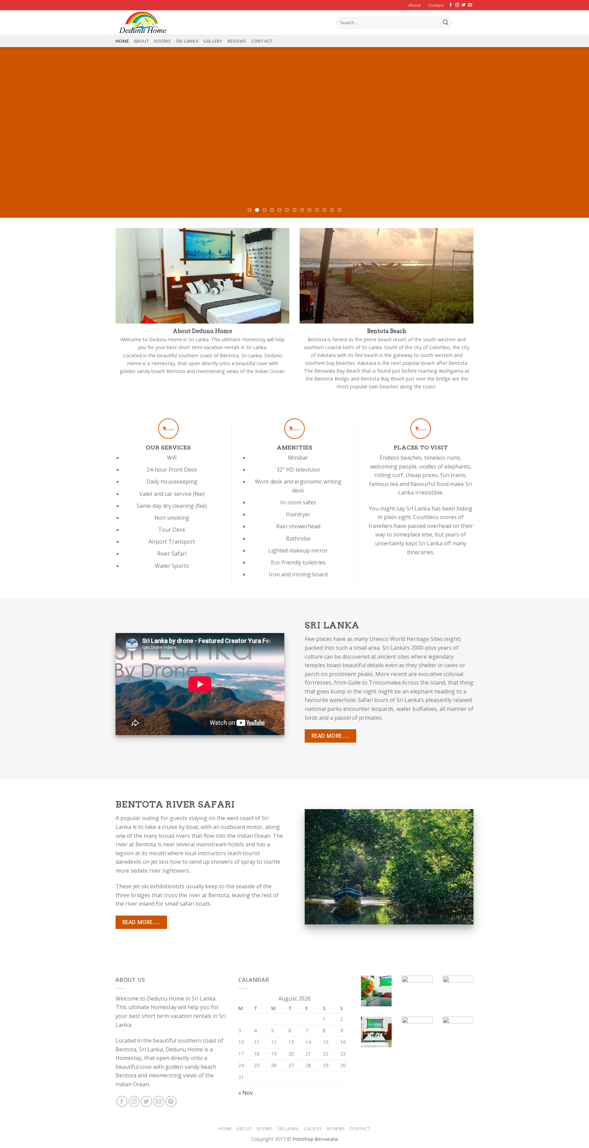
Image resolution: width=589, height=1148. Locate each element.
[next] (568, 132)
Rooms (162, 41)
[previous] (20, 132)
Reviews (236, 41)
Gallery (213, 41)
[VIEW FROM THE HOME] (294, 132)
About (414, 5)
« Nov (245, 1092)
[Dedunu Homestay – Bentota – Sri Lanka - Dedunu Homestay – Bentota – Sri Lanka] (221, 22)
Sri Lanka (187, 41)
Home (122, 41)
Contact (435, 5)
